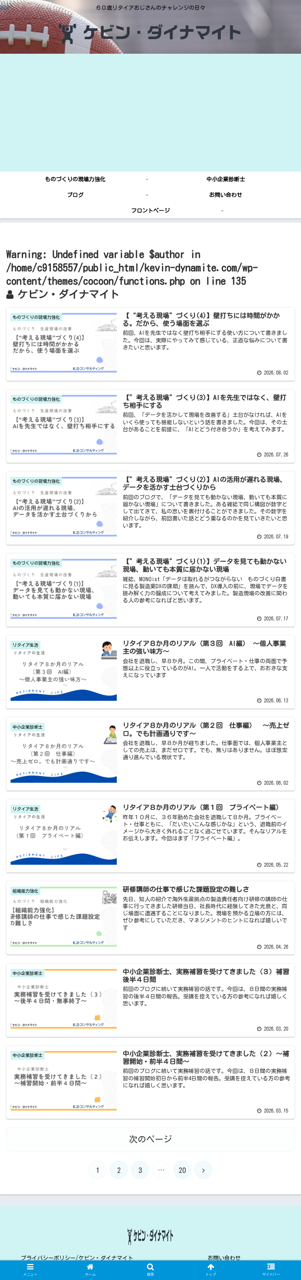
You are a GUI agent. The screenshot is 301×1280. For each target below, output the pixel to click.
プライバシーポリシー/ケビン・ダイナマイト (77, 1258)
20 (182, 1170)
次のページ (150, 1139)
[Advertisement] (150, 112)
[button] (278, 869)
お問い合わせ (224, 1258)
